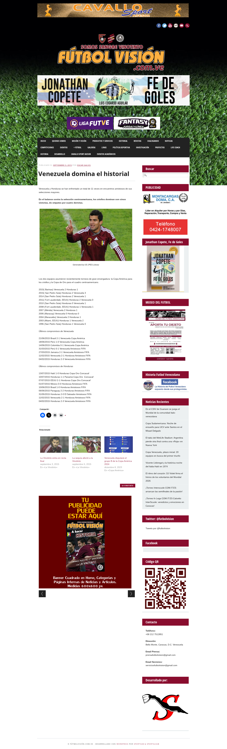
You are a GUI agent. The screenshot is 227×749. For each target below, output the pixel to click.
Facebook (158, 25)
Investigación (142, 147)
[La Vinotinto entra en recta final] (54, 444)
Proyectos (160, 147)
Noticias (169, 140)
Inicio (43, 140)
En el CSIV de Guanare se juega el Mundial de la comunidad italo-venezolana (163, 413)
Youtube (170, 25)
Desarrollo (59, 154)
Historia (44, 154)
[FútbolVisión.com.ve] (113, 70)
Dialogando (153, 140)
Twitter (164, 25)
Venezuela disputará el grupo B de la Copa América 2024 (118, 461)
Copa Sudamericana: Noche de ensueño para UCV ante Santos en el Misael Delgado (164, 427)
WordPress (122, 744)
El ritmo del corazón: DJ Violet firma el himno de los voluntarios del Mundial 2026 (164, 477)
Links (104, 147)
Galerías (91, 147)
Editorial (123, 140)
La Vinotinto (127, 485)
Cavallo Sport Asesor (81, 154)
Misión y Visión (79, 140)
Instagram (176, 25)
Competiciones (47, 147)
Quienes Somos (59, 140)
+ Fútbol (77, 147)
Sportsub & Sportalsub (146, 744)
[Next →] (131, 593)
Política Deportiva (121, 147)
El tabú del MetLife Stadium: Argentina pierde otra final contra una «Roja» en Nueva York (164, 441)
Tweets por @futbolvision (158, 528)
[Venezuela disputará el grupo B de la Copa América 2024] (118, 444)
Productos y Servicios (102, 140)
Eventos (63, 147)
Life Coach (175, 147)
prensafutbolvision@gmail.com (161, 655)
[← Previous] (42, 593)
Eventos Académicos (106, 154)
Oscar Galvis (84, 165)
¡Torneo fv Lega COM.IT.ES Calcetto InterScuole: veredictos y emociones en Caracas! (165, 502)
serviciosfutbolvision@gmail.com (161, 665)
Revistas (137, 140)
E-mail (182, 26)
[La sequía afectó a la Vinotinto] (86, 444)
